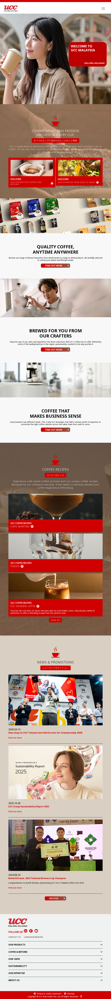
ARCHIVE (53, 898)
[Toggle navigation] (103, 8)
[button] (55, 944)
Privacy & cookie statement (49, 993)
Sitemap (70, 993)
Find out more (15, 737)
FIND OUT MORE (53, 265)
